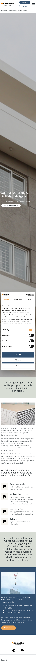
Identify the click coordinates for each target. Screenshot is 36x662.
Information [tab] (18, 299)
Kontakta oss (8, 628)
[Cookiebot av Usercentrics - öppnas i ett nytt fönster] (26, 295)
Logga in (25, 6)
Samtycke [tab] (6, 299)
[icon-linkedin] (14, 650)
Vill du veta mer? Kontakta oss (11, 205)
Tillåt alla (18, 354)
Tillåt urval (18, 360)
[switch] (31, 335)
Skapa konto (25, 2)
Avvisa (18, 366)
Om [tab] (29, 299)
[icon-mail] (22, 650)
